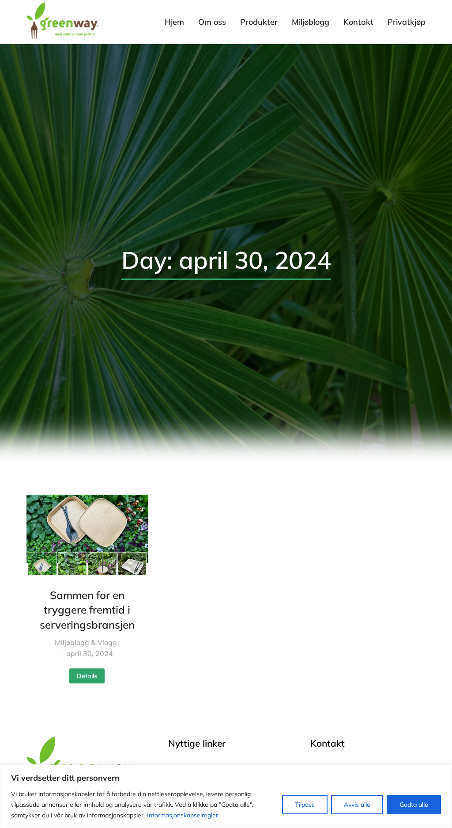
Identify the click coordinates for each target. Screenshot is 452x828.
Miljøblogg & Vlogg (86, 642)
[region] (226, 796)
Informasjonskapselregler (182, 815)
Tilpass (305, 805)
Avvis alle (357, 805)
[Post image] (87, 535)
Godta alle (413, 805)
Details (87, 676)
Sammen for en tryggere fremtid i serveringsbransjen (87, 609)
